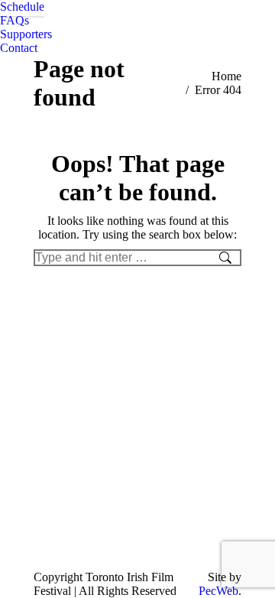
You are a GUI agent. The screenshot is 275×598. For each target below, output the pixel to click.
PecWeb (218, 590)
